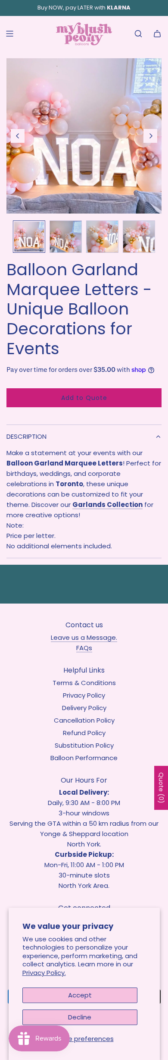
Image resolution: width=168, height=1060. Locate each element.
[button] (18, 136)
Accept (80, 995)
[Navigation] (9, 33)
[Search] (138, 33)
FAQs (84, 647)
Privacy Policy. (44, 972)
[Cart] (157, 33)
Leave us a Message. (84, 637)
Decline (79, 1017)
